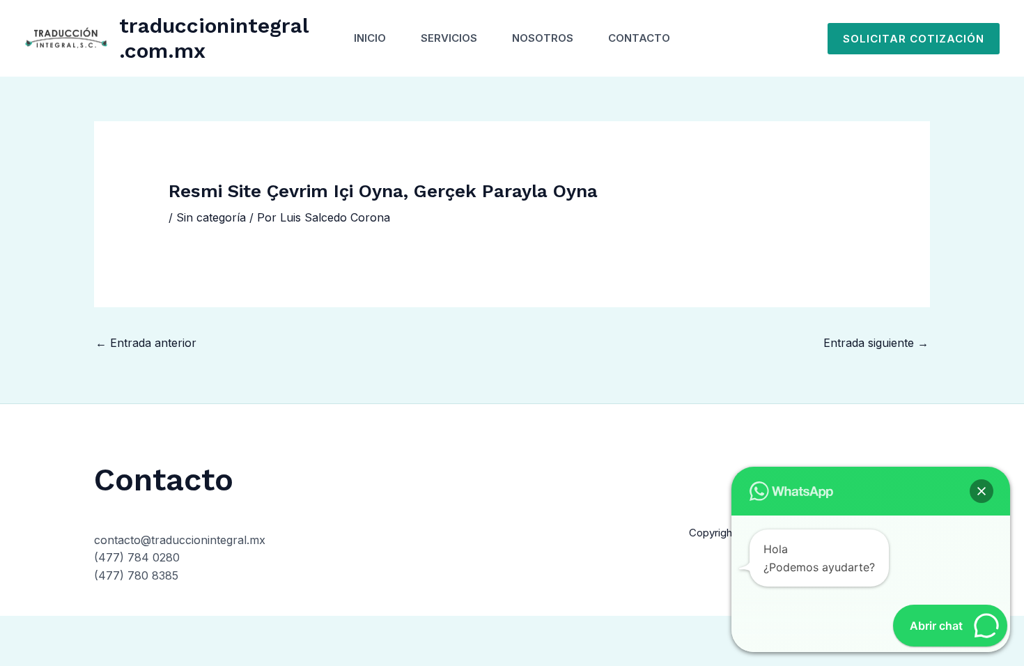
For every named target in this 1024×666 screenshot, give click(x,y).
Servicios (449, 38)
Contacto (639, 38)
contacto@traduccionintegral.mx (179, 540)
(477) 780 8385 (136, 575)
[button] (914, 38)
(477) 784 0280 (137, 557)
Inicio (370, 38)
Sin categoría (211, 217)
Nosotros (542, 38)
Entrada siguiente (876, 343)
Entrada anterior (145, 343)
